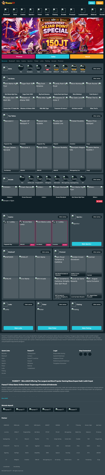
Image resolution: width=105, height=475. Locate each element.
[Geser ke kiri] (14, 68)
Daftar (92, 3)
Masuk (100, 3)
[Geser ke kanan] (88, 68)
